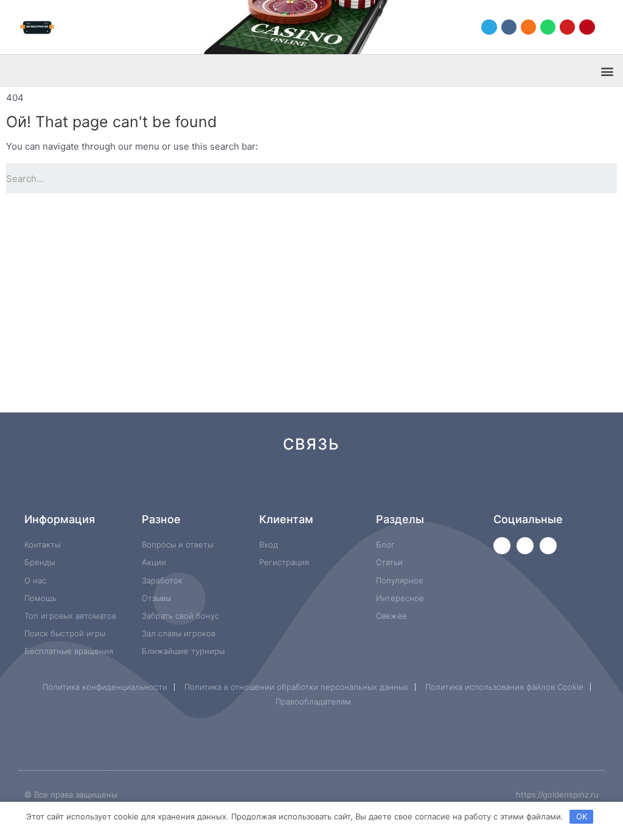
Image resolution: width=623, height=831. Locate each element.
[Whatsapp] (547, 27)
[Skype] (413, 487)
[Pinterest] (586, 27)
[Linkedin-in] (372, 487)
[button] (607, 71)
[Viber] (454, 487)
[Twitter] (501, 545)
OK (581, 816)
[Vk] (509, 27)
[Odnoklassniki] (528, 27)
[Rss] (495, 487)
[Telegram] (488, 27)
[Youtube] (567, 27)
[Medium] (332, 487)
